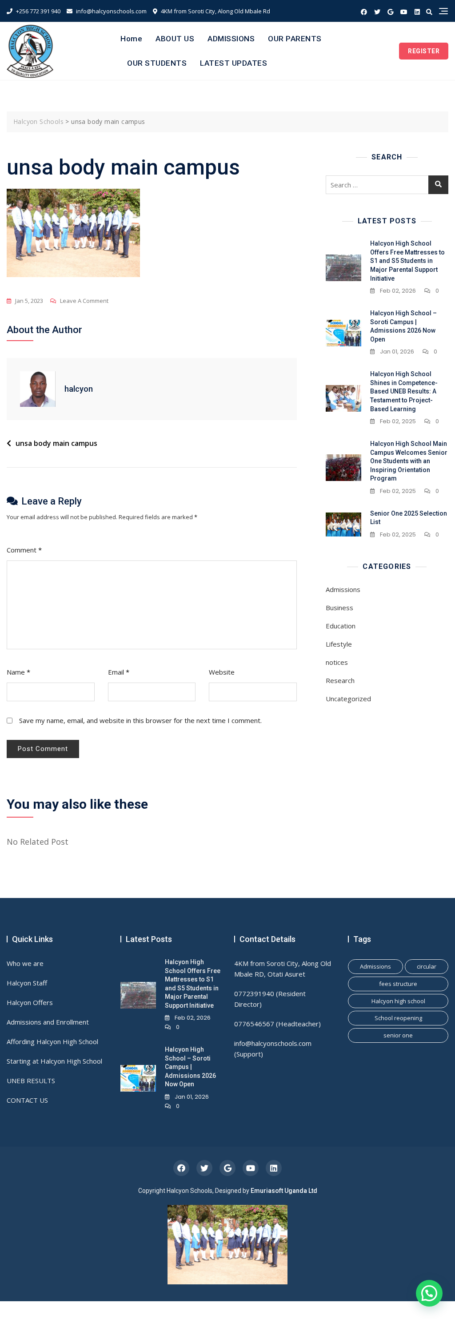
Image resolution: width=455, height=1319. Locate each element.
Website (222, 671)
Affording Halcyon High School (52, 1041)
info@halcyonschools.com (111, 11)
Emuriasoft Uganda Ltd (284, 1190)
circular (426, 966)
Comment (24, 549)
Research (340, 680)
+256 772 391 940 (37, 11)
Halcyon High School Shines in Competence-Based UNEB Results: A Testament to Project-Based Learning (404, 391)
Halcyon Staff (27, 982)
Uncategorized (348, 698)
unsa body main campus (56, 443)
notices (337, 662)
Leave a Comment (84, 301)
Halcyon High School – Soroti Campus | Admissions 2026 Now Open (190, 1067)
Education (340, 625)
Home (131, 38)
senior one (398, 1035)
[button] (429, 1293)
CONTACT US (27, 1100)
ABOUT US (175, 38)
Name (18, 671)
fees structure (398, 984)
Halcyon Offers (30, 1002)
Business (339, 607)
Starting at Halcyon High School (54, 1061)
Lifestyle (339, 644)
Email (118, 671)
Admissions (343, 589)
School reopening (398, 1018)
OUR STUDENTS (157, 63)
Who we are (25, 963)
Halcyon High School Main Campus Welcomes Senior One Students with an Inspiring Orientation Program (408, 461)
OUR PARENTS (295, 38)
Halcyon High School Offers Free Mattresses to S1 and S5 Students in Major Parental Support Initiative (407, 261)
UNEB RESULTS (31, 1080)
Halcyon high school (398, 1001)
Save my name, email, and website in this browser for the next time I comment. (140, 720)
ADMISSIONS (231, 38)
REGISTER (423, 51)
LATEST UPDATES (233, 63)
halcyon (78, 388)
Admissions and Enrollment (48, 1021)
